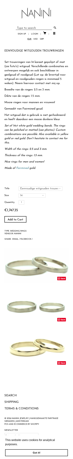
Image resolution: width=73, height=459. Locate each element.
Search (10, 395)
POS (6, 424)
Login (34, 34)
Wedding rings (18, 231)
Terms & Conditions (21, 408)
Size (6, 195)
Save (63, 278)
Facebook (25, 239)
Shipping (11, 402)
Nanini (17, 234)
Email (15, 239)
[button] (18, 444)
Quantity (9, 202)
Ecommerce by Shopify (26, 424)
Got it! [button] (36, 452)
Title (6, 188)
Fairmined (29, 108)
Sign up (22, 34)
